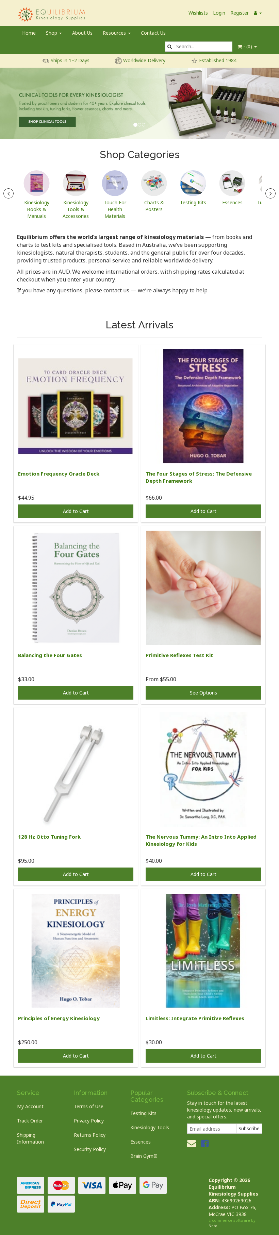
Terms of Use (88, 1106)
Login (219, 13)
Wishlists (198, 13)
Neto (213, 1225)
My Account (30, 1106)
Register (239, 13)
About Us (82, 33)
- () (247, 46)
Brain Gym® (144, 1156)
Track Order (30, 1120)
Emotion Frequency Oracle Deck (58, 473)
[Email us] (191, 1143)
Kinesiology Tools (149, 1127)
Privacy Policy (89, 1120)
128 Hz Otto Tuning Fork (49, 836)
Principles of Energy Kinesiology (59, 1018)
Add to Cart (76, 511)
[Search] (169, 46)
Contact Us (153, 33)
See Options (203, 692)
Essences (140, 1141)
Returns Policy (89, 1135)
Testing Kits (143, 1113)
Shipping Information (30, 1138)
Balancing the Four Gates (50, 655)
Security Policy (90, 1149)
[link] (205, 1143)
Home (29, 33)
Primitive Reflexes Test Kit (179, 655)
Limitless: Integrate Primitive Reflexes (195, 1018)
